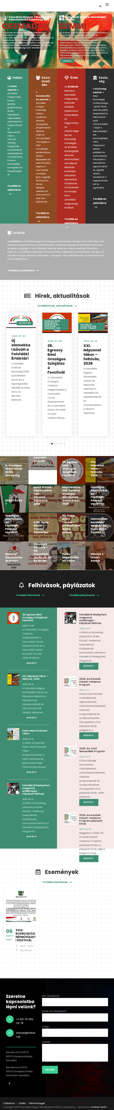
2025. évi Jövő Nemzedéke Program (92, 750)
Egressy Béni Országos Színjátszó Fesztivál (52, 324)
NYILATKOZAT (13, 502)
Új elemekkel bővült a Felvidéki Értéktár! (20, 349)
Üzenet (46, 1042)
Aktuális (86, 324)
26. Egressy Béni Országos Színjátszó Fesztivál (57, 359)
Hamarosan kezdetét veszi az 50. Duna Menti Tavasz (99, 525)
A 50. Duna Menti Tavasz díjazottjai (41, 527)
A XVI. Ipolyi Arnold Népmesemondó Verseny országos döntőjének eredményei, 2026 (71, 492)
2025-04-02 (85, 829)
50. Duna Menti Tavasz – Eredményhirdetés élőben (71, 524)
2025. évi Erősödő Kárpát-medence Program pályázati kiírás (90, 819)
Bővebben (10, 61)
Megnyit (32, 663)
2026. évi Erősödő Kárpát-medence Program (90, 681)
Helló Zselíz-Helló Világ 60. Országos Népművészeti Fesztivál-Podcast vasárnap (99, 490)
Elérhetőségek (37, 1103)
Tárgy (45, 1026)
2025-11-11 (84, 690)
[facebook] (9, 1083)
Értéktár (25, 323)
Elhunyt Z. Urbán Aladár (97, 557)
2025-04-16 (85, 756)
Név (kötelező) (50, 996)
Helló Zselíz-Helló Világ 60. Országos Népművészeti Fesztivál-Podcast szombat (13, 519)
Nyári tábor (88, 328)
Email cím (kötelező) (54, 1011)
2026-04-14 (28, 739)
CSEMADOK (26, 26)
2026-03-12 (27, 799)
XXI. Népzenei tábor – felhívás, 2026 (92, 354)
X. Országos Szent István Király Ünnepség (13, 470)
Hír (58, 328)
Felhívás (50, 328)
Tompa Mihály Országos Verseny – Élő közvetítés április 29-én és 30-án (43, 549)
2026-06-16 (90, 341)
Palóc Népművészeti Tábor (70, 557)
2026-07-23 (19, 336)
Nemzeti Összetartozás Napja (13, 557)
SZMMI (73, 26)
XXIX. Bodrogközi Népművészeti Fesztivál (26, 935)
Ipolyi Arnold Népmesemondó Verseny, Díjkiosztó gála (43, 495)
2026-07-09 (55, 341)
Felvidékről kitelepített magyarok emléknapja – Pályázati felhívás (36, 790)
